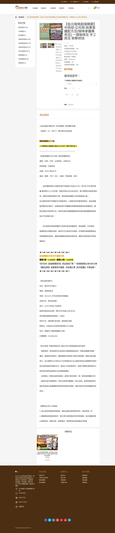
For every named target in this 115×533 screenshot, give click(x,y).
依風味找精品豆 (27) (24, 47)
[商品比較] (54, 443)
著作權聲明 (42, 482)
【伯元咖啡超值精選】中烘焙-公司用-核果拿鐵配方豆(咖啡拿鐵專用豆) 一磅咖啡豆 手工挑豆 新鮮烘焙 (56, 17)
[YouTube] (65, 520)
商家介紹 (41, 475)
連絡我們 (84, 475)
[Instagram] (53, 520)
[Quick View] (54, 437)
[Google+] (57, 520)
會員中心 (63, 475)
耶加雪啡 (70, 105)
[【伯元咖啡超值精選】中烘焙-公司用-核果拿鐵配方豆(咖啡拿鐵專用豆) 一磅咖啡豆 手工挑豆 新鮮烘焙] (43, 45)
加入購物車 (47, 460)
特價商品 (84, 482)
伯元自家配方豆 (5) (24, 51)
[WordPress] (69, 520)
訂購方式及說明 (43, 478)
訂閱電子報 (64, 482)
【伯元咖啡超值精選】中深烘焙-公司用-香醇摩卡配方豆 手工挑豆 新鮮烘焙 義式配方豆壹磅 (47, 453)
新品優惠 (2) (22, 35)
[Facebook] (45, 520)
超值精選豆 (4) (22, 55)
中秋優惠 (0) (22, 31)
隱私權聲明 (42, 480)
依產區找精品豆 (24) (24, 39)
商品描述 (44, 115)
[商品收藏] (54, 440)
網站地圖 (84, 480)
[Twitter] (49, 520)
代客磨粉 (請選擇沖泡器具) (73, 80)
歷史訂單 (63, 478)
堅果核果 (21, 17)
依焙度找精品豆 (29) (24, 43)
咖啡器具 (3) (22, 63)
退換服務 (84, 478)
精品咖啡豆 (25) (23, 27)
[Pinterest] (61, 520)
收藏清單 (63, 480)
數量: (65, 88)
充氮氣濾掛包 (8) (23, 59)
